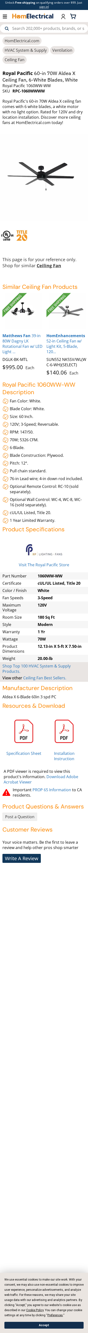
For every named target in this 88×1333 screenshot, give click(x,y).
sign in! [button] (44, 7)
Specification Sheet (23, 753)
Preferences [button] (55, 1315)
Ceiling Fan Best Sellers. (44, 678)
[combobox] (44, 28)
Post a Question (19, 816)
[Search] (7, 28)
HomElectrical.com (22, 40)
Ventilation (62, 50)
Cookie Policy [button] (35, 1310)
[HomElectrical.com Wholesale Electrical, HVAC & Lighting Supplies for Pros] (33, 16)
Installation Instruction (64, 756)
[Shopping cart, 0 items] (74, 16)
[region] (44, 236)
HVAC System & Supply (26, 50)
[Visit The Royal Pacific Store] (44, 550)
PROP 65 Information (52, 789)
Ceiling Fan (14, 59)
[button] (7, 16)
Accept (44, 1325)
